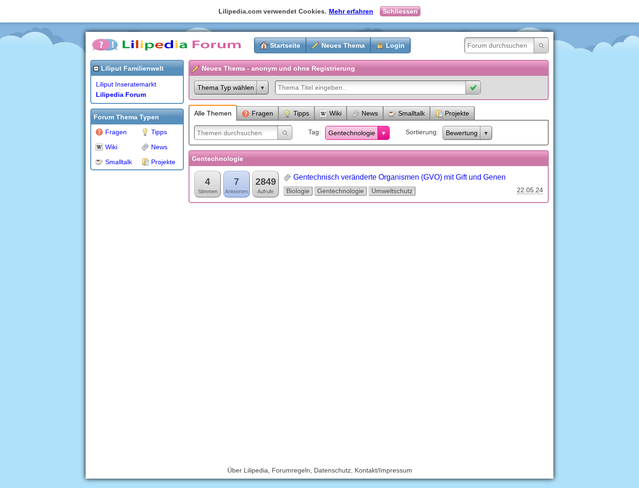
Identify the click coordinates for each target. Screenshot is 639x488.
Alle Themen (213, 113)
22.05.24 (530, 190)
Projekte (163, 162)
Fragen (116, 132)
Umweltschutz (392, 191)
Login (395, 45)
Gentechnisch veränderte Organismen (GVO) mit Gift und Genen (399, 177)
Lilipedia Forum (121, 94)
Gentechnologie (351, 133)
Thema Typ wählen (225, 87)
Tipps (159, 132)
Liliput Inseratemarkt (126, 84)
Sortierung (421, 132)
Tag (313, 132)
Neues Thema (343, 45)
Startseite (285, 45)
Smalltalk (118, 162)
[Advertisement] (127, 315)
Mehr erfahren (351, 11)
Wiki (111, 147)
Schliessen (400, 11)
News (159, 147)
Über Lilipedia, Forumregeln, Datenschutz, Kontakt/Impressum (319, 470)
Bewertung (462, 133)
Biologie (298, 191)
